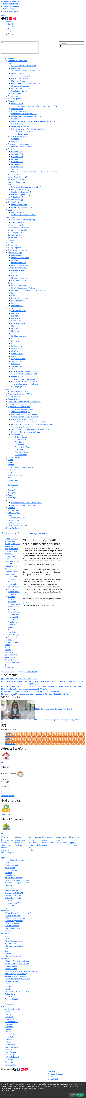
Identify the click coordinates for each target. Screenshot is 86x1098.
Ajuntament (6, 857)
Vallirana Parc (10, 1064)
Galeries (8, 953)
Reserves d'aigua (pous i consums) (14, 591)
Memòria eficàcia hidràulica (12, 599)
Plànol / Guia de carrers (14, 941)
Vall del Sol (9, 1062)
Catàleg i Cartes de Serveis (15, 918)
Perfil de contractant (13, 895)
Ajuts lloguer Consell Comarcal (6, 847)
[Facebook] (7, 18)
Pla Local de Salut (11, 642)
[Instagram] (14, 18)
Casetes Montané (11, 1022)
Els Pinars (8, 1029)
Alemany (11, 31)
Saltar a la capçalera (11, 1)
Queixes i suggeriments (14, 921)
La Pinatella (9, 1037)
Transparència (10, 905)
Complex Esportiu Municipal (73, 842)
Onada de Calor (11, 551)
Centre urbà (9, 1019)
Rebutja (72, 1095)
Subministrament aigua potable (32, 533)
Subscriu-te (5, 814)
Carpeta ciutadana (12, 926)
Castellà (11, 26)
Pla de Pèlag (9, 1054)
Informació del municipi (14, 946)
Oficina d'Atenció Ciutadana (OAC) (18, 913)
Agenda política (11, 736)
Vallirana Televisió (12, 662)
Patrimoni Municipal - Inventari (17, 883)
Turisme (8, 948)
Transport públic (11, 938)
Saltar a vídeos (9, 9)
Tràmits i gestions (12, 923)
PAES (6, 908)
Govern (7, 862)
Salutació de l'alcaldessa (14, 860)
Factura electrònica (12, 928)
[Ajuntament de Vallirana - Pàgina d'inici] (19, 47)
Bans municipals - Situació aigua (13, 584)
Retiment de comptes (13, 898)
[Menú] (2, 56)
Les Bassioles (10, 1044)
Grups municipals (12, 865)
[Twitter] (3, 18)
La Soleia (8, 1042)
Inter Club (8, 1032)
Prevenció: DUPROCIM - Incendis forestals (12, 556)
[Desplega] (15, 534)
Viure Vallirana (10, 660)
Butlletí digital (10, 657)
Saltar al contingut (10, 4)
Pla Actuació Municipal (13, 878)
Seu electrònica (11, 903)
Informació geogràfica (13, 956)
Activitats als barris (12, 1009)
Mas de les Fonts (11, 1047)
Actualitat (10, 533)
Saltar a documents (11, 6)
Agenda (8, 650)
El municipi (5, 933)
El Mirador (9, 1027)
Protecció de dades (55, 1074)
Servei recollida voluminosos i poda (35, 847)
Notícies (8, 647)
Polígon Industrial (12, 1057)
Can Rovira (9, 1017)
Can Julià (8, 1014)
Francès (11, 34)
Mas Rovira (9, 1049)
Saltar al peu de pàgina (12, 11)
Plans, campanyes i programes (17, 880)
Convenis (8, 885)
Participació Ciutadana (13, 875)
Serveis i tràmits (7, 910)
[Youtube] (11, 18)
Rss (6, 665)
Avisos (7, 645)
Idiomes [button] (8, 21)
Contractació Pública (13, 893)
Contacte (4, 15)
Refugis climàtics (11, 549)
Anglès (10, 29)
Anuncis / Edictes (11, 890)
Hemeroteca (9, 667)
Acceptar (80, 1095)
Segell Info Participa (19, 843)
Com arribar (9, 936)
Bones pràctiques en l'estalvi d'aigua (14, 632)
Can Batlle (8, 1011)
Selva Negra (9, 1059)
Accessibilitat (53, 1079)
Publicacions (10, 744)
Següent (11, 796)
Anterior (4, 796)
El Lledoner (9, 1024)
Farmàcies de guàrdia (47, 843)
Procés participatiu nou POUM (17, 963)
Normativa (9, 900)
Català (10, 24)
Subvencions (10, 888)
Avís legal (51, 1076)
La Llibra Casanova (12, 1034)
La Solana (8, 1039)
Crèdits (50, 1069)
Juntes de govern (11, 870)
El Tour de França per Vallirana (17, 961)
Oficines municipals (12, 915)
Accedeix (4, 762)
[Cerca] (60, 46)
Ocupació (8, 873)
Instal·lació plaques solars (15, 974)
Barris (7, 951)
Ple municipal (10, 868)
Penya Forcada (10, 1052)
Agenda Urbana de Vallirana (16, 976)
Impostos (8, 931)
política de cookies (21, 1091)
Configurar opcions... (8, 1095)
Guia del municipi (11, 943)
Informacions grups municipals (17, 991)
